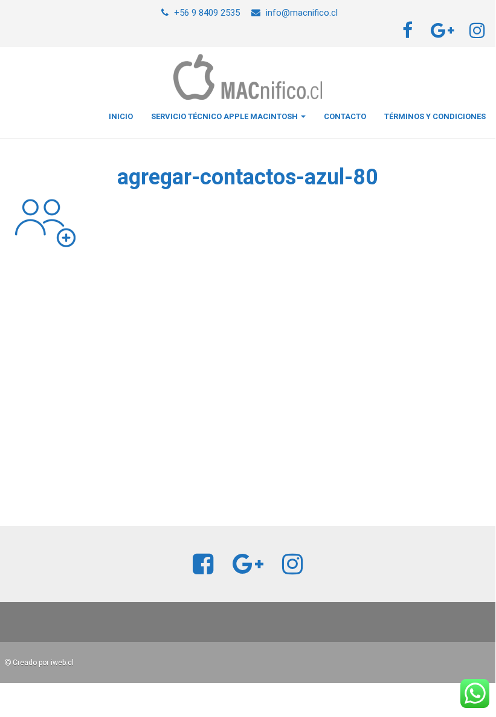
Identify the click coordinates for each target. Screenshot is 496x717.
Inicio (121, 116)
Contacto (345, 116)
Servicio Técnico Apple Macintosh (225, 116)
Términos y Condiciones (435, 116)
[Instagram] (478, 33)
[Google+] (443, 33)
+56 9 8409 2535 (207, 12)
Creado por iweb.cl (42, 662)
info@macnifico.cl (302, 12)
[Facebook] (408, 33)
